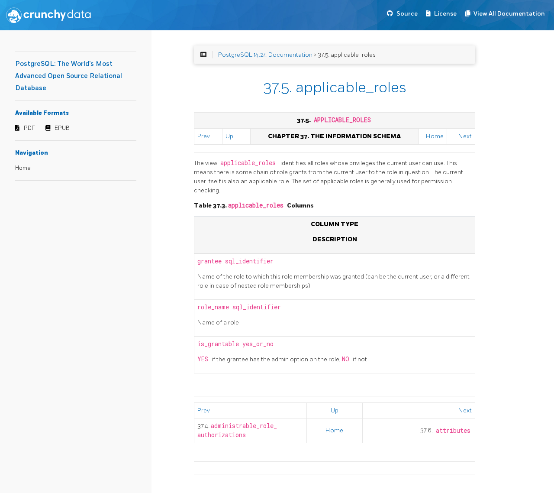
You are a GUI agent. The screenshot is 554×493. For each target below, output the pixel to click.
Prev (203, 136)
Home (23, 168)
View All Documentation (509, 13)
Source (407, 13)
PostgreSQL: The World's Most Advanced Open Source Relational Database (68, 76)
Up (229, 136)
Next (465, 136)
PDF (29, 128)
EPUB (62, 128)
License (445, 13)
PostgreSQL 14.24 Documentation (265, 54)
